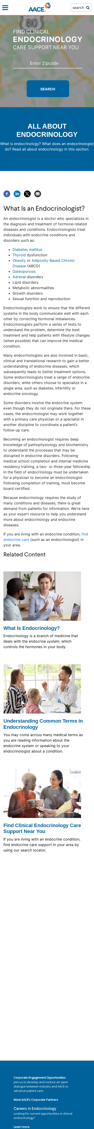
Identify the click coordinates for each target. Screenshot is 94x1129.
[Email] (37, 193)
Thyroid (19, 255)
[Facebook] (6, 193)
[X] (27, 193)
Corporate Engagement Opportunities (40, 1077)
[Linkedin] (17, 193)
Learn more (22, 1127)
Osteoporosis (24, 271)
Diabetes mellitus (27, 249)
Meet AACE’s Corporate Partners (36, 1100)
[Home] (39, 7)
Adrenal (19, 277)
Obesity (19, 260)
